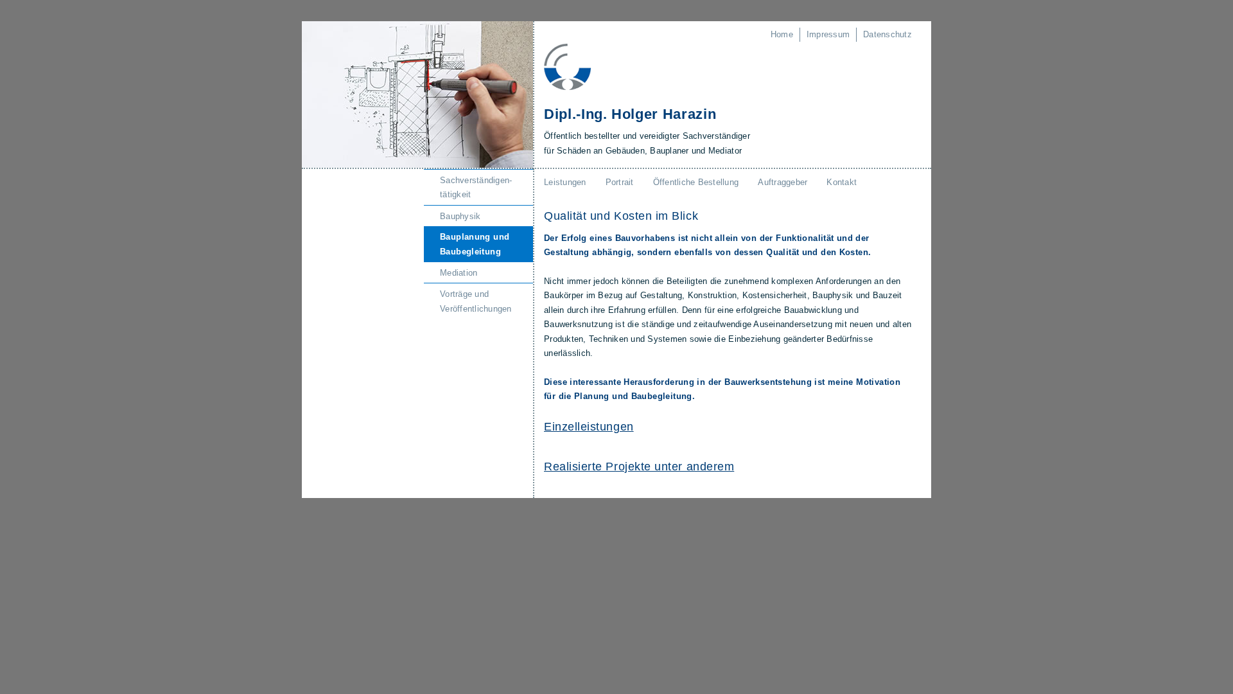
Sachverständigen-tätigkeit (476, 187)
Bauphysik (460, 216)
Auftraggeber (782, 182)
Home (782, 34)
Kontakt (841, 182)
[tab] (728, 427)
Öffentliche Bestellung (696, 182)
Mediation (458, 273)
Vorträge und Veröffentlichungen (476, 301)
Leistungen (565, 182)
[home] (567, 66)
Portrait (620, 182)
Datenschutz (887, 34)
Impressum (828, 34)
